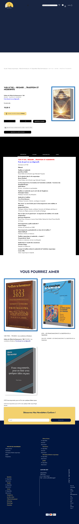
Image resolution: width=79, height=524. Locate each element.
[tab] (23, 155)
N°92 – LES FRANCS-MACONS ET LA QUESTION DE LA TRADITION (56, 334)
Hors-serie (43, 450)
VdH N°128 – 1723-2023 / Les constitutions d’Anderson (18, 336)
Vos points (71, 497)
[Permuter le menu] (28, 5)
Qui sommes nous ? (71, 506)
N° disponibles (44, 440)
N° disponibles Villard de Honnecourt (38, 68)
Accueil (5, 68)
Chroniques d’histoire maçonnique (12, 452)
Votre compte (71, 490)
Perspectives (8, 456)
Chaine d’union (8, 448)
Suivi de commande (71, 486)
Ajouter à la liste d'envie (18, 132)
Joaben (6, 454)
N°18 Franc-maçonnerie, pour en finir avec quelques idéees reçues (20, 400)
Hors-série (43, 442)
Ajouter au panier (39, 121)
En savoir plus (7, 103)
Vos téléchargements (71, 493)
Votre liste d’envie (71, 501)
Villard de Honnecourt (24, 68)
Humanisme (7, 450)
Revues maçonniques (13, 68)
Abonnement (44, 444)
